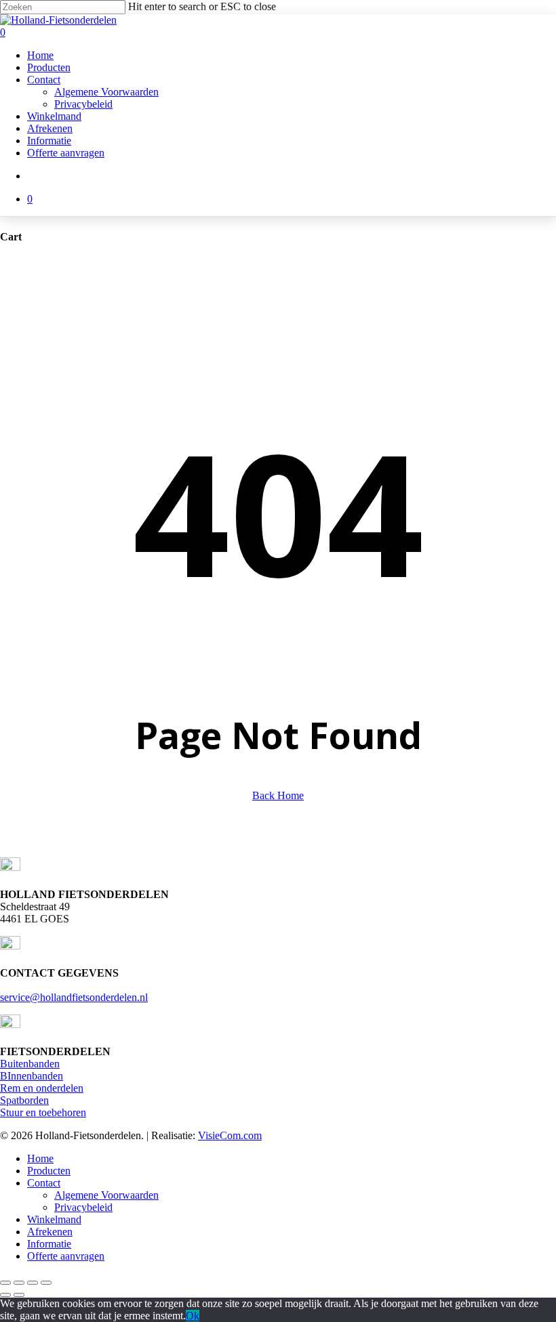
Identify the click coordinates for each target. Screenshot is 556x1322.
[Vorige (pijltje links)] (5, 1295)
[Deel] (32, 1283)
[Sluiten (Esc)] (46, 1283)
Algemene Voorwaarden (106, 1195)
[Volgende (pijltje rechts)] (19, 1295)
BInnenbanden (31, 1076)
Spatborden (24, 1100)
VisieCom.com (230, 1135)
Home (40, 1158)
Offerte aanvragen (65, 1256)
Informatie (49, 1244)
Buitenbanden (30, 1063)
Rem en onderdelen (41, 1088)
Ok (192, 1315)
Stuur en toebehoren (43, 1112)
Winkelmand (54, 1219)
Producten (49, 1170)
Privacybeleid (83, 1207)
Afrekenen (50, 1231)
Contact (43, 1183)
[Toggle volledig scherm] (19, 1283)
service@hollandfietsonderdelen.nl (74, 997)
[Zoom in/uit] (5, 1283)
